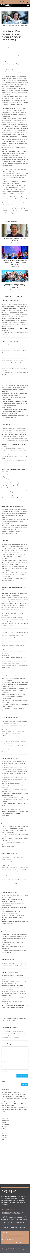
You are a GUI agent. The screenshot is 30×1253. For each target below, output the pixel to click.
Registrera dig (6, 1027)
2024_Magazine (5, 1120)
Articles (3, 1128)
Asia (2, 1130)
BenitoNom (5, 300)
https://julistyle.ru (6, 952)
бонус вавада (5, 655)
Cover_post (4, 1133)
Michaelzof (5, 972)
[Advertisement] (15, 1162)
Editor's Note (5, 1135)
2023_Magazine (5, 1119)
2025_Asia (4, 1122)
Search (3, 1081)
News (3, 1139)
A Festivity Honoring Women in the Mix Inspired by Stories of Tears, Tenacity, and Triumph (15, 262)
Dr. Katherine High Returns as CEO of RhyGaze (15, 239)
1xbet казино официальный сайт (13, 469)
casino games (6, 675)
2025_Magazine (5, 1124)
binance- (4, 1015)
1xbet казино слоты (7, 489)
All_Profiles (4, 1126)
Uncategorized (5, 1143)
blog (3, 1131)
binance (4, 959)
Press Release (5, 1141)
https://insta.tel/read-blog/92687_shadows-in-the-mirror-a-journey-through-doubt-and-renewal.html (15, 813)
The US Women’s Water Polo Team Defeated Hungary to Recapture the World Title (15, 286)
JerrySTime (5, 931)
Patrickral (5, 424)
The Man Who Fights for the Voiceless (10, 1092)
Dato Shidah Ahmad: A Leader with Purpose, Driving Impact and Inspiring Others (12, 1213)
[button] (2, 2)
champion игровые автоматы (12, 587)
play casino (5, 735)
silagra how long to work (8, 846)
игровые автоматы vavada (11, 632)
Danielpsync (6, 892)
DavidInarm (6, 853)
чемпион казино (6, 407)
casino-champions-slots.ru (11, 382)
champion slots (6, 611)
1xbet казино (5, 523)
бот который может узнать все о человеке (13, 991)
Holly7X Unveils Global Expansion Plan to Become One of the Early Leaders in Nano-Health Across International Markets (15, 1109)
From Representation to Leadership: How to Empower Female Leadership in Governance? (13, 1226)
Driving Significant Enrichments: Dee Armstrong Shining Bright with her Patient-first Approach (13, 1216)
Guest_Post (4, 1137)
